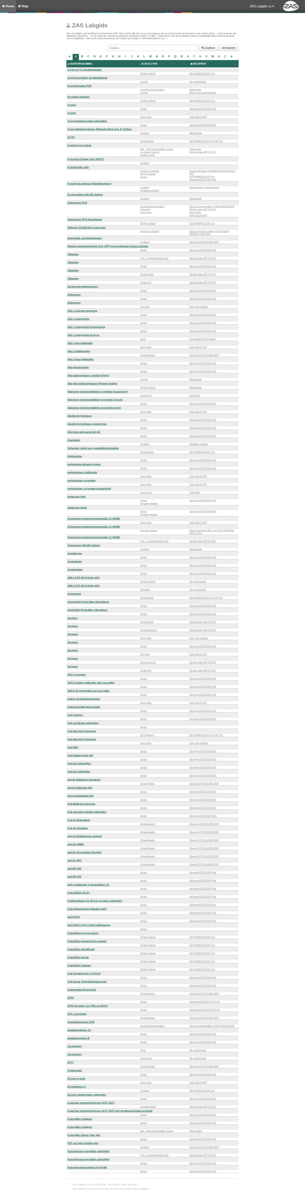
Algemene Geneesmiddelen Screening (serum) (95, 399)
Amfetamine (74, 456)
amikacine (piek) (77, 507)
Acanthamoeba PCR (79, 86)
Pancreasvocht (148, 662)
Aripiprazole (74, 1070)
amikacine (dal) (76, 496)
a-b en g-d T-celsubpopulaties (84, 69)
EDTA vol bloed (147, 73)
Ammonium (74, 593)
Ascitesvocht (146, 274)
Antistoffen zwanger (79, 965)
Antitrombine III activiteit (81, 989)
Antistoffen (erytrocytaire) (82, 933)
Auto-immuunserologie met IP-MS (87, 1167)
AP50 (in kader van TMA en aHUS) (87, 1006)
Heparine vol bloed (149, 171)
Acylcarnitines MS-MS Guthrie (85, 194)
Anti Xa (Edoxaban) (78, 820)
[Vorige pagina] (69, 57)
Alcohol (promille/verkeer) (82, 286)
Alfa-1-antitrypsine (78, 319)
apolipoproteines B (78, 1038)
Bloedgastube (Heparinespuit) (204, 187)
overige (144, 81)
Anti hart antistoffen (79, 763)
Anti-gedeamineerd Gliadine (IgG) (86, 909)
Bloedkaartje (195, 133)
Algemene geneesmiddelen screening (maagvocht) (97, 391)
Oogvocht (145, 209)
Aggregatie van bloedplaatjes (84, 238)
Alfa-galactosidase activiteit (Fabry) (88, 375)
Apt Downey (74, 1046)
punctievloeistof (148, 1106)
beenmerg (145, 589)
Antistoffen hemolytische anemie (86, 941)
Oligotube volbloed (198, 444)
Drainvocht (145, 282)
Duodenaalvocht (148, 630)
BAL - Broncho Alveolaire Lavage (156, 149)
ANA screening (76, 674)
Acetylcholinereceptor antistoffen (87, 121)
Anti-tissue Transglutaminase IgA (87, 981)
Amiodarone (74, 553)
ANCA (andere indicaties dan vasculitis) (91, 682)
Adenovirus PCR (77, 202)
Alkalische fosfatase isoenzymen (87, 424)
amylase (72, 618)
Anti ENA (72, 747)
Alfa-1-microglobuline (80, 343)
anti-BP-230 (74, 876)
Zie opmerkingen (197, 81)
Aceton (71, 105)
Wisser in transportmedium (202, 92)
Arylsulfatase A (76, 1086)
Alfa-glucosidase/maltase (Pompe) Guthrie (92, 383)
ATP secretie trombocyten (82, 1143)
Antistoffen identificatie (81, 949)
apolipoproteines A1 (79, 1030)
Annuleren (228, 48)
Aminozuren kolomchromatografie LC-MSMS (93, 518)
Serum (143, 109)
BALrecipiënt (195, 1131)
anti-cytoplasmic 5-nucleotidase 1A (88, 884)
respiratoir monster (149, 152)
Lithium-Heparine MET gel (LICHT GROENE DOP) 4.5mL (211, 531)
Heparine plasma (148, 503)
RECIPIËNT (199, 63)
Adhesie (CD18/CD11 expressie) (86, 227)
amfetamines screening (81, 480)
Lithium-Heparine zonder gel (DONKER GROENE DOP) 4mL (209, 232)
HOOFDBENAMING (81, 63)
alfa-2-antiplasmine (78, 351)
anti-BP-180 (74, 868)
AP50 (70, 997)
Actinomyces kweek (79, 145)
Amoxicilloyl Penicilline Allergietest (88, 602)
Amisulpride (74, 561)
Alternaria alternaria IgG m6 (83, 432)
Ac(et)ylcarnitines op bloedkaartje (87, 77)
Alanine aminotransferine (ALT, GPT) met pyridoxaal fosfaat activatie (107, 246)
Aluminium (73, 440)
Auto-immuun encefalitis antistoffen (88, 1151)
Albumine (73, 254)
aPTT (70, 1062)
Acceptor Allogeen (78, 97)
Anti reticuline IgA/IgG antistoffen (86, 812)
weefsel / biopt (147, 155)
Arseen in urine (76, 1078)
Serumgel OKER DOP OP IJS (204, 1001)
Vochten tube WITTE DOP (202, 152)
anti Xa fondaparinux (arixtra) (84, 836)
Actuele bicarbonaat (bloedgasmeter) (89, 183)
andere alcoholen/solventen (83, 699)
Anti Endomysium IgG (80, 755)
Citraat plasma (147, 355)
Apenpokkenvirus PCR (80, 1022)
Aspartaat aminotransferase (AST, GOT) (91, 1102)
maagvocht (145, 395)
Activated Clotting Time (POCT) (85, 159)
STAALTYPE (150, 63)
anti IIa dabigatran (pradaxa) (83, 779)
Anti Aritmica (75, 715)
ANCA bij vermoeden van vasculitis (88, 690)
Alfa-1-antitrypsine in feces (83, 335)
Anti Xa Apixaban (77, 828)
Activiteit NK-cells (78, 167)
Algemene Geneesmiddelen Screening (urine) (94, 407)
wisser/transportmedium (152, 89)
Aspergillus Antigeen (79, 1119)
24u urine (145, 306)
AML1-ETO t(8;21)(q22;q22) (83, 577)
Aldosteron (74, 294)
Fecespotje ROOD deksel (202, 339)
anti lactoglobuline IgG (80, 795)
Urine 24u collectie (198, 306)
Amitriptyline (75, 569)
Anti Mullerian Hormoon (81, 804)
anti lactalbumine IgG (79, 787)
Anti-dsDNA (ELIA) (78, 892)
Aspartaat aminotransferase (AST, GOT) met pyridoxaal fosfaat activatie (109, 1111)
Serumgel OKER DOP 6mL (203, 109)
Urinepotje (194, 395)
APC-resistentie (76, 1014)
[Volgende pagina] (231, 57)
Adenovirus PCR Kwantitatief (84, 219)
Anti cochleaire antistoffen (83, 723)
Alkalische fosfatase (79, 416)
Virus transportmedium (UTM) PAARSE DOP (211, 206)
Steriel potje (195, 89)
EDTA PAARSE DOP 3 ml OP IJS (206, 141)
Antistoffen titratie (78, 957)
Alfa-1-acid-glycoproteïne (82, 310)
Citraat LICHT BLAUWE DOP (204, 242)
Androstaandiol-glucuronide (83, 707)
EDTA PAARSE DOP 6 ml (202, 100)
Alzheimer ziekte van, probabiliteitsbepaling (93, 448)
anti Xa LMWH (75, 844)
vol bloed (144, 133)
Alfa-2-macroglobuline (80, 359)
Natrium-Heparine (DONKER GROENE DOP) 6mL (212, 172)
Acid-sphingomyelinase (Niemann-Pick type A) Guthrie (99, 129)
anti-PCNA (73, 917)
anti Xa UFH (74, 860)
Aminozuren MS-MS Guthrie (83, 545)
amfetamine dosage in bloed (84, 464)
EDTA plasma (147, 141)
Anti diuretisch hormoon (81, 731)
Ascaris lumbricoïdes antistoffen (86, 1094)
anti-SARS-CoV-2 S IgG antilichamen (88, 925)
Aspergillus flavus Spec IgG (83, 1135)
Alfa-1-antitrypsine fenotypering (86, 327)
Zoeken (209, 48)
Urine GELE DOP (198, 117)
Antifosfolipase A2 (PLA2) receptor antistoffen (94, 900)
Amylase (72, 626)
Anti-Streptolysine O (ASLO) (83, 973)
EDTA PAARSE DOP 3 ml (202, 73)
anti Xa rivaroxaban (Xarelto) (84, 852)
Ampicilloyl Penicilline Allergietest (87, 610)
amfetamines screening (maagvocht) (89, 488)
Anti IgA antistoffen (78, 771)
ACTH (70, 137)
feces (143, 339)
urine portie (145, 117)
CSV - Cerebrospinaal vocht (154, 258)
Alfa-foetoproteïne (78, 367)
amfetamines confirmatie (82, 472)
